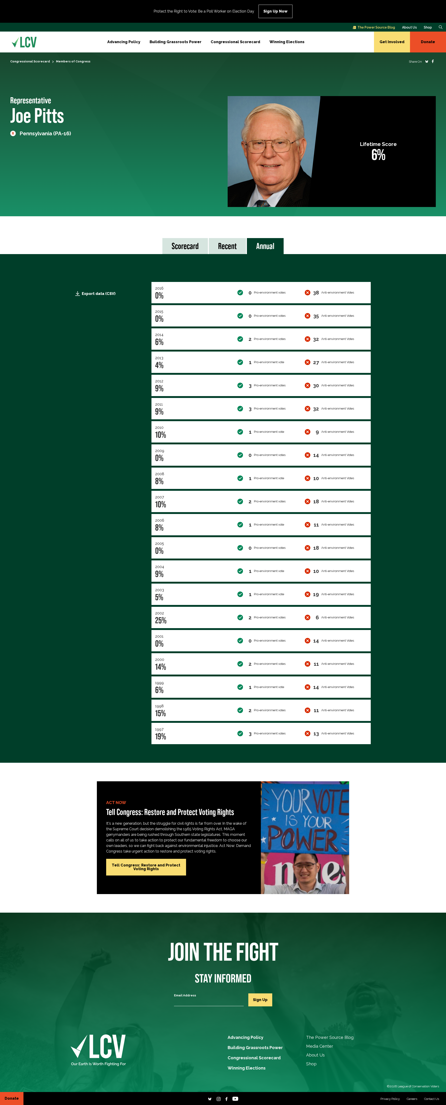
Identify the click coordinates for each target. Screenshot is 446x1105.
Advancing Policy (123, 42)
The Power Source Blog (376, 27)
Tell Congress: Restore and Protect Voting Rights (146, 867)
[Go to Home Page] (24, 42)
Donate (428, 42)
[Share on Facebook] (433, 61)
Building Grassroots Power (175, 42)
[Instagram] (218, 1098)
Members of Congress (73, 61)
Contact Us (431, 1099)
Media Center (319, 1046)
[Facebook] (226, 1098)
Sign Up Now (275, 11)
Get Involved (392, 42)
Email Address (185, 995)
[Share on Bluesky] (427, 61)
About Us (409, 27)
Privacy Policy (390, 1099)
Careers (412, 1099)
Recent (227, 246)
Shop (428, 27)
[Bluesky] (210, 1098)
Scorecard (185, 246)
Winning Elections (287, 42)
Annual (265, 246)
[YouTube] (235, 1098)
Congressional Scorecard (235, 42)
